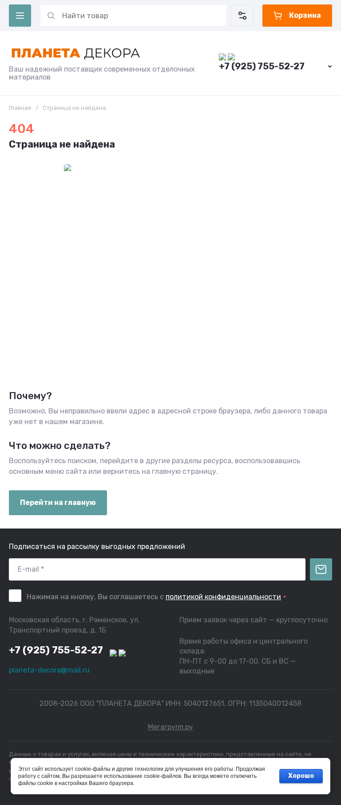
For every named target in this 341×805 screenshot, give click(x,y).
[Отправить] (321, 569)
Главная (20, 107)
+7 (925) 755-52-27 (262, 66)
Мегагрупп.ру (170, 727)
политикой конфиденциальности (223, 597)
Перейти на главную (58, 502)
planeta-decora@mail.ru (49, 670)
